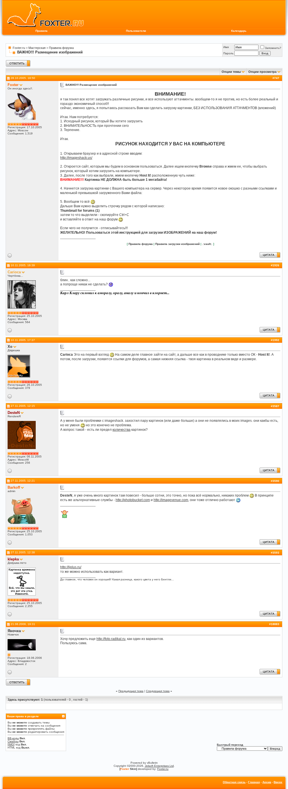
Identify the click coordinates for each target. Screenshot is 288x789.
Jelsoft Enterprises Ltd (159, 765)
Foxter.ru (19, 47)
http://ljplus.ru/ (70, 567)
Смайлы (13, 741)
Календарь (238, 30)
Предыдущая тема (130, 691)
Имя (226, 47)
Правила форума (61, 47)
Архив (266, 782)
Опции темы (231, 71)
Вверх (278, 782)
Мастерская (37, 47)
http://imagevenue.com (171, 500)
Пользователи (136, 30)
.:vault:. (207, 243)
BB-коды (13, 738)
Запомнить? (273, 47)
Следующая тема (158, 691)
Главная (254, 782)
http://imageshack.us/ (76, 158)
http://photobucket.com (133, 500)
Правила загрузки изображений (177, 243)
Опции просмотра (262, 71)
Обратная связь (234, 782)
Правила (41, 30)
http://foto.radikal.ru (110, 639)
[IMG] (11, 744)
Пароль (228, 53)
